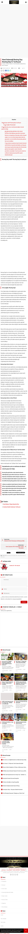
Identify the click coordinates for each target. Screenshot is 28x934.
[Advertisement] (14, 15)
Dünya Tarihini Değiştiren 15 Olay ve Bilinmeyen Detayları (7, 683)
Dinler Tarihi (4, 896)
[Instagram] (15, 875)
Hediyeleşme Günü (21, 555)
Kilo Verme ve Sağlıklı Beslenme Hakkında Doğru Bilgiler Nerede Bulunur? (7, 663)
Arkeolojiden (9, 870)
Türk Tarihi (4, 888)
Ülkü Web (11, 868)
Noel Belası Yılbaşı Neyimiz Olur (11, 504)
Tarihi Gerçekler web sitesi (18, 868)
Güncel (3, 885)
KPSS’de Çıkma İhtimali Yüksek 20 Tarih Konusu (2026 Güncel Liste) (21, 683)
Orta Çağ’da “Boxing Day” (9, 124)
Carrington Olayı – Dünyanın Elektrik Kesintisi (6, 742)
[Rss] (17, 875)
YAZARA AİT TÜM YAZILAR (14, 565)
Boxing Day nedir (14, 555)
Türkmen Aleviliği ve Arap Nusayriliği (7, 722)
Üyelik (2, 925)
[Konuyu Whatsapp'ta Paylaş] (10, 70)
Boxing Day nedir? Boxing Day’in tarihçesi (11, 122)
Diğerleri (4, 903)
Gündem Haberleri (9, 63)
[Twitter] (13, 875)
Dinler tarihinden (16, 870)
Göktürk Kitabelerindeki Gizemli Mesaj (21, 722)
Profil (2, 915)
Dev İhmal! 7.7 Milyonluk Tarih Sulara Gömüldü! (21, 662)
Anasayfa (4, 63)
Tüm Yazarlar (3, 918)
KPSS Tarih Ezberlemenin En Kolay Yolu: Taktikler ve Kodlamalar (7, 702)
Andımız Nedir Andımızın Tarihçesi (11, 507)
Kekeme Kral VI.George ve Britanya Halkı (14, 540)
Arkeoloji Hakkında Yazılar (7, 892)
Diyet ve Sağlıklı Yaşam (5, 933)
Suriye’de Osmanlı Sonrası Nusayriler (21, 702)
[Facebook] (11, 875)
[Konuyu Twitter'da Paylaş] (8, 70)
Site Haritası (4, 906)
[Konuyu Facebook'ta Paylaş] (6, 70)
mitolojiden (23, 870)
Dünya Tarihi (5, 899)
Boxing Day (9, 555)
